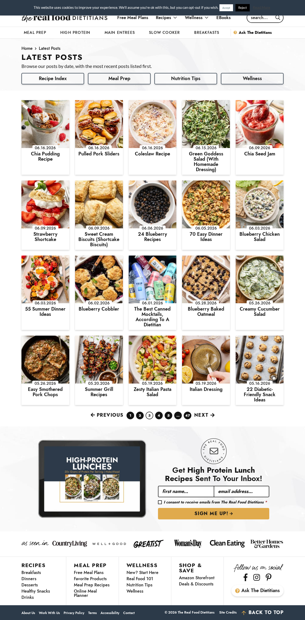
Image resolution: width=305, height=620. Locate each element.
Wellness (252, 78)
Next (201, 415)
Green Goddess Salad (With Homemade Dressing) (206, 161)
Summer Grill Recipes (99, 392)
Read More (261, 7)
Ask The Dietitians (260, 590)
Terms (92, 613)
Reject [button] (242, 8)
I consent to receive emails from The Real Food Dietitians (215, 502)
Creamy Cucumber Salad (260, 312)
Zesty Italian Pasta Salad (152, 392)
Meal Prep (119, 78)
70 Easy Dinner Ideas (206, 237)
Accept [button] (226, 7)
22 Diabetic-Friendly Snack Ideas (259, 395)
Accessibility (110, 613)
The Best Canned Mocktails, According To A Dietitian (152, 317)
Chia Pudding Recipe (45, 156)
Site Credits (228, 612)
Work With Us (49, 613)
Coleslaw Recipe (152, 154)
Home (27, 48)
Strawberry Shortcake (45, 237)
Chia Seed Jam (259, 154)
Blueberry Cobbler (99, 309)
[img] (246, 577)
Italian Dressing (206, 389)
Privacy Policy (74, 613)
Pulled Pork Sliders (98, 154)
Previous (110, 415)
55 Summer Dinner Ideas (45, 312)
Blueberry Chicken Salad (259, 237)
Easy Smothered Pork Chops (45, 392)
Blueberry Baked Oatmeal (206, 312)
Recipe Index (53, 78)
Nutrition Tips (185, 78)
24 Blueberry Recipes (152, 237)
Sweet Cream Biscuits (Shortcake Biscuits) (98, 239)
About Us (28, 613)
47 (187, 416)
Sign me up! (211, 513)
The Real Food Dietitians (64, 17)
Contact (129, 613)
